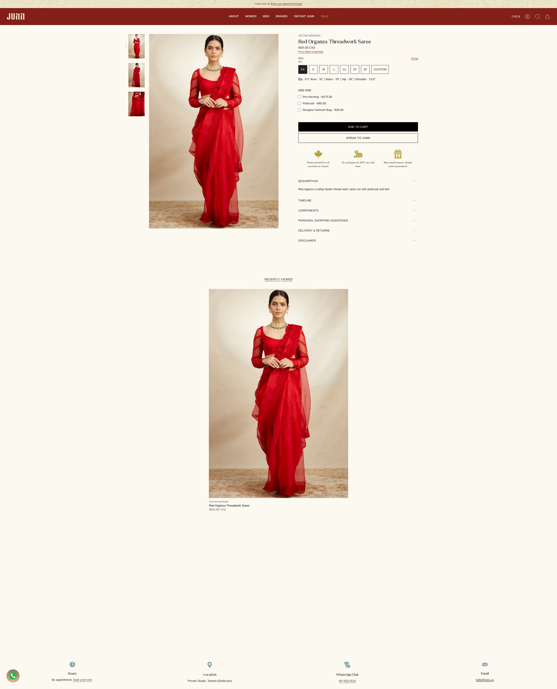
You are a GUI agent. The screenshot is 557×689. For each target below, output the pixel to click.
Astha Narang (309, 35)
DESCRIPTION (308, 181)
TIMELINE (305, 200)
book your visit (82, 679)
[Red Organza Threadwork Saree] (278, 393)
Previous (149, 131)
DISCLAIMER (307, 240)
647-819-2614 (347, 680)
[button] (234, 16)
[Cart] (547, 16)
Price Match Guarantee (310, 51)
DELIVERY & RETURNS (314, 230)
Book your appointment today (286, 3)
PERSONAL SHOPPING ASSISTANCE (323, 220)
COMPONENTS (308, 210)
